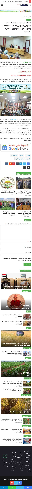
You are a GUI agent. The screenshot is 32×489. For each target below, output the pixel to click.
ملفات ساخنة (21, 465)
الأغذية (27, 155)
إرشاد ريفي (24, 17)
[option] (16, 281)
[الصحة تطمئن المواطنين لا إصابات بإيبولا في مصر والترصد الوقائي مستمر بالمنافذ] (27, 441)
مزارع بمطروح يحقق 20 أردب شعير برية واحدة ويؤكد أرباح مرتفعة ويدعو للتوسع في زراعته (16, 344)
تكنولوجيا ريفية (27, 468)
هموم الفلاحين (14, 467)
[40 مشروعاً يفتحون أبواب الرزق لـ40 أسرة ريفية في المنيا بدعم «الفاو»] (27, 431)
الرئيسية (28, 17)
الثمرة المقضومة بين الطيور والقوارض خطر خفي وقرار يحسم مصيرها (12, 389)
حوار (21, 452)
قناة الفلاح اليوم (27, 458)
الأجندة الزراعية (28, 454)
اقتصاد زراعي (19, 457)
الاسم (29, 241)
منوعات (12, 470)
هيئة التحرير (4, 460)
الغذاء (21, 155)
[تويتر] (24, 163)
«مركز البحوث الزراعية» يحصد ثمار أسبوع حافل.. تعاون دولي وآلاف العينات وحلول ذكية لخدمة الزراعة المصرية (17, 287)
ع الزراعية (12, 459)
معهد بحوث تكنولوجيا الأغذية (22, 159)
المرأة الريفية (11, 464)
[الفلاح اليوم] (22, 5)
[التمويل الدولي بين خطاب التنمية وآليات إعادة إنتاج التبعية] (27, 323)
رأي (13, 456)
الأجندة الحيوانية (28, 462)
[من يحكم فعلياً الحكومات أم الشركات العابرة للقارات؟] (27, 317)
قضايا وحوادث (14, 453)
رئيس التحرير (26, 451)
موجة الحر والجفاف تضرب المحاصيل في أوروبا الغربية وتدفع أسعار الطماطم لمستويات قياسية (11, 419)
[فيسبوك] (28, 163)
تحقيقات (12, 461)
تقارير (21, 460)
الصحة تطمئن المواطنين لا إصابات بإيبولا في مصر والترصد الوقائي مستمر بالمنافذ (12, 439)
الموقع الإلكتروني (27, 252)
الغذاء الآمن (13, 155)
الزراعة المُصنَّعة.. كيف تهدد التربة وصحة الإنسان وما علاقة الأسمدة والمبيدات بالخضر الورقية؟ (12, 383)
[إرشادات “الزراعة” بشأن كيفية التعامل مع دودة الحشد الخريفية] (7, 183)
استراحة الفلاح (21, 469)
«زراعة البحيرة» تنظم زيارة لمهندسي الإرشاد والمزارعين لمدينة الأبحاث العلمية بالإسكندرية (23, 192)
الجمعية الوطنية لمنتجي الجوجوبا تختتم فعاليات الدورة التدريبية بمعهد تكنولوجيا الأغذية (24, 213)
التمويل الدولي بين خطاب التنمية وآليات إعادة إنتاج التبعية (12, 322)
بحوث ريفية (19, 462)
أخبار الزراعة (27, 465)
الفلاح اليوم (13, 119)
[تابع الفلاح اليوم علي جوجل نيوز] (15, 147)
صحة (28, 472)
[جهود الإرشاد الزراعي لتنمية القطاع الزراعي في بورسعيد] (7, 204)
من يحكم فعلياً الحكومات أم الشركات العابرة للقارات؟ (12, 315)
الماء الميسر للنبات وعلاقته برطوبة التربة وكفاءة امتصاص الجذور (16, 374)
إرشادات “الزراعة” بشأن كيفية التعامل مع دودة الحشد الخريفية (8, 191)
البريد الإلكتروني (27, 247)
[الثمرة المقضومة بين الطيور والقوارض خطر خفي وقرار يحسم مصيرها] (27, 391)
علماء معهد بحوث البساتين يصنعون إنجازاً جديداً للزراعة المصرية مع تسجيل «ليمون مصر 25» (17, 307)
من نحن (5, 462)
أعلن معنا (5, 455)
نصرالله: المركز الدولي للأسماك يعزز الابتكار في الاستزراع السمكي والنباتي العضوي (11, 352)
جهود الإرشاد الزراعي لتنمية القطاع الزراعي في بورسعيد (9, 212)
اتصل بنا (5, 457)
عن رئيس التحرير (5, 465)
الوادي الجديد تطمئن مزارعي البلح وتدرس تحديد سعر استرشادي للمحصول (17, 411)
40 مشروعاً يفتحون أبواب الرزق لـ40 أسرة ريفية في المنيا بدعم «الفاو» (11, 430)
